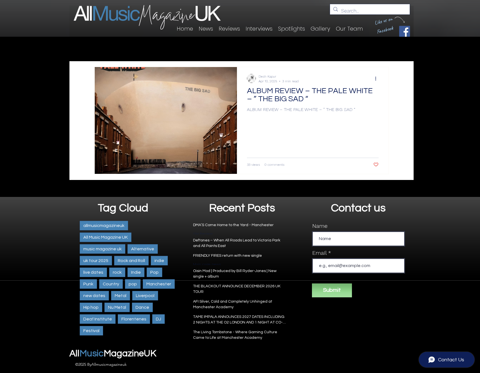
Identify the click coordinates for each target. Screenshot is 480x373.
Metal (120, 295)
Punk (88, 284)
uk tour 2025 (95, 260)
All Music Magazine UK (105, 237)
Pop (154, 272)
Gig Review (202, 233)
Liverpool (145, 295)
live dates (93, 272)
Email (319, 253)
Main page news (207, 264)
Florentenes (133, 319)
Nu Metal (117, 307)
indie (159, 260)
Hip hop (91, 307)
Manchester (158, 284)
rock (117, 272)
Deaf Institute (97, 319)
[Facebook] (404, 31)
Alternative (142, 249)
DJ (158, 319)
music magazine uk (102, 249)
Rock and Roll (131, 260)
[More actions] (377, 78)
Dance (142, 307)
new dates (94, 295)
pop (133, 284)
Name (320, 226)
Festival (91, 330)
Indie (136, 272)
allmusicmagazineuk (103, 225)
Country (111, 284)
